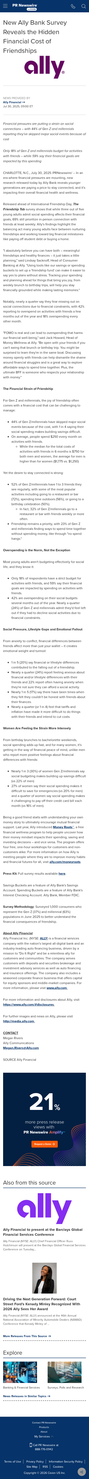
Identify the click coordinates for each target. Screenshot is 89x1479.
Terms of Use (12, 1461)
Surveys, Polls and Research (66, 1387)
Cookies (58, 1467)
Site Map (31, 1467)
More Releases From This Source (25, 1336)
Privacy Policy (35, 1461)
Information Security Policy (66, 1461)
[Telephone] (73, 6)
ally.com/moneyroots (65, 861)
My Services (42, 1436)
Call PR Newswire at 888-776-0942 (45, 1447)
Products (44, 1427)
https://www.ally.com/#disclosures (28, 1004)
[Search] (83, 6)
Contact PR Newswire (44, 1422)
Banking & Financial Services (21, 1387)
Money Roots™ (63, 827)
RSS (45, 1467)
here (62, 873)
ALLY (43, 938)
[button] (44, 67)
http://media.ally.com (18, 1021)
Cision (52, 1473)
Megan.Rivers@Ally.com (21, 1048)
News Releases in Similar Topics (24, 1396)
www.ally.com (57, 988)
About (44, 1431)
